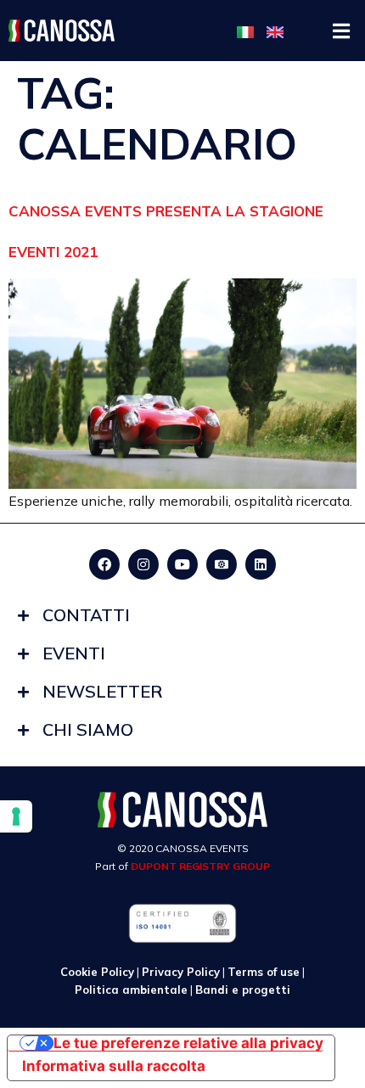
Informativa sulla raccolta (113, 1065)
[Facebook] (104, 564)
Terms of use (263, 972)
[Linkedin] (260, 564)
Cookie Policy (97, 972)
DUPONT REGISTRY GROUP (200, 866)
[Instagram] (143, 564)
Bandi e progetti (242, 989)
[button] (342, 31)
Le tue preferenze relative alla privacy (188, 1043)
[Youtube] (182, 564)
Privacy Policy (181, 972)
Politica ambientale (131, 989)
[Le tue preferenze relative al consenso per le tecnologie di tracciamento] (16, 816)
